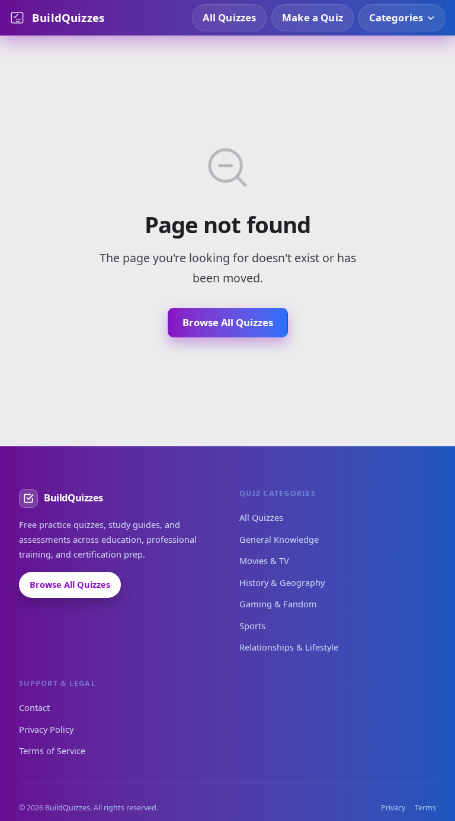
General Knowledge (279, 539)
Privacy (393, 808)
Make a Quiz (312, 17)
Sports (252, 626)
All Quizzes (230, 17)
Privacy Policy (46, 729)
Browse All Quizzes (227, 322)
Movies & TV (264, 560)
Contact (34, 707)
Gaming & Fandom (278, 604)
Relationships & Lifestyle (288, 647)
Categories (396, 17)
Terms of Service (52, 750)
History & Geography (282, 582)
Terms (425, 808)
